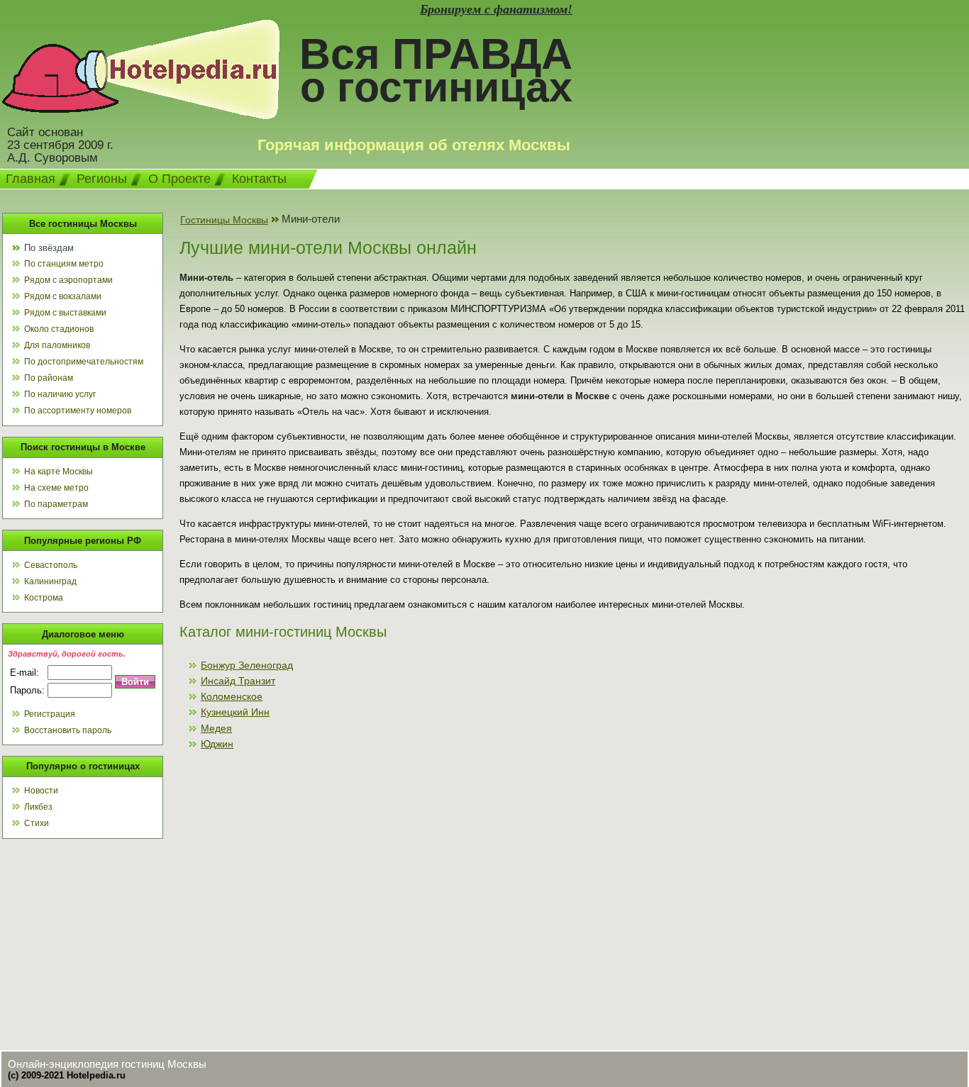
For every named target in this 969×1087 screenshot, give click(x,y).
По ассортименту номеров (77, 411)
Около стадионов (59, 329)
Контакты (259, 179)
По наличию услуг (60, 394)
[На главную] (140, 115)
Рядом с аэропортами (68, 280)
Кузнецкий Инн (235, 712)
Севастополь (50, 565)
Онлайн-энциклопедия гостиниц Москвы (107, 1064)
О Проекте (179, 179)
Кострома (43, 598)
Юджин (217, 743)
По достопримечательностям (83, 362)
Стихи (36, 823)
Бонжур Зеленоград (247, 665)
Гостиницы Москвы (224, 219)
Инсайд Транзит (238, 680)
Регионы (102, 179)
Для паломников (57, 345)
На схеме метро (56, 488)
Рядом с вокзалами (62, 296)
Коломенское (231, 696)
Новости (41, 791)
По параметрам (56, 504)
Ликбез (38, 807)
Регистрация (49, 714)
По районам (48, 378)
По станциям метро (64, 264)
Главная (30, 179)
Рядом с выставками (65, 313)
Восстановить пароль (67, 730)
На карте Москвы (58, 471)
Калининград (50, 581)
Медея (216, 728)
